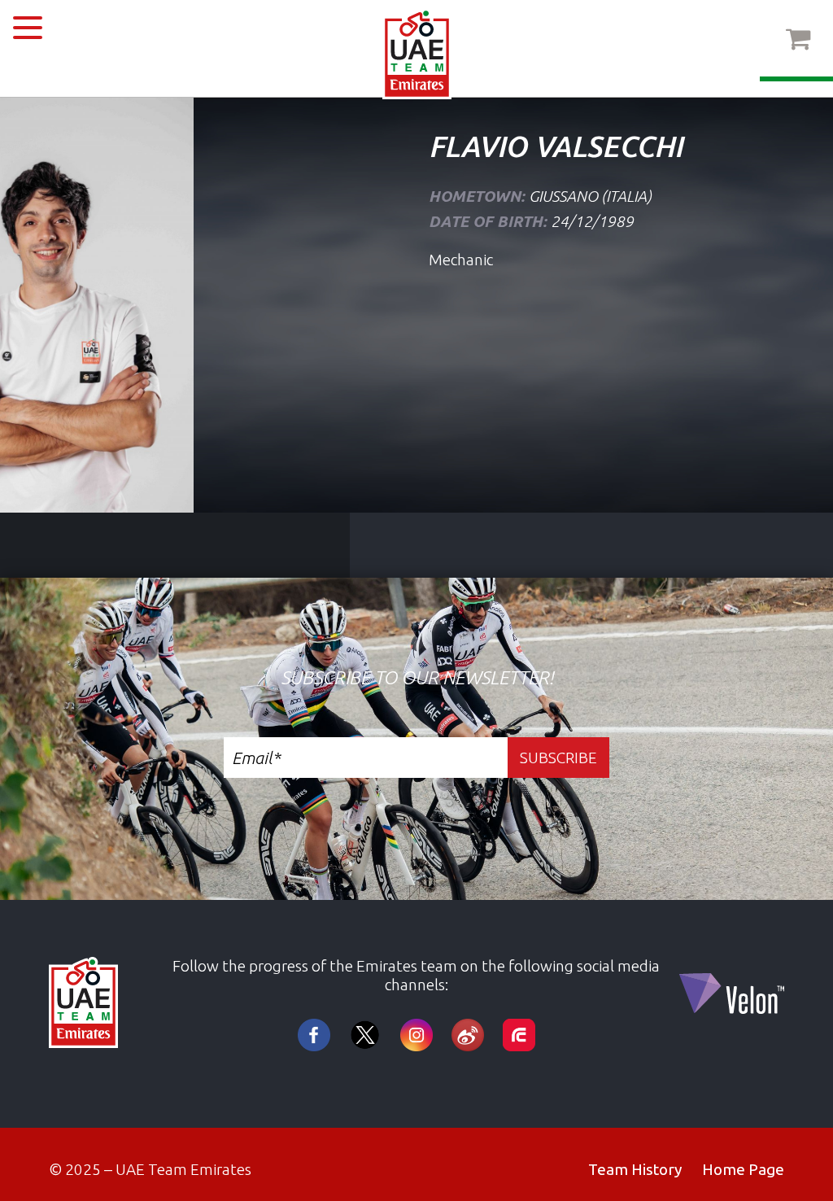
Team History (635, 1169)
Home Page (743, 1169)
